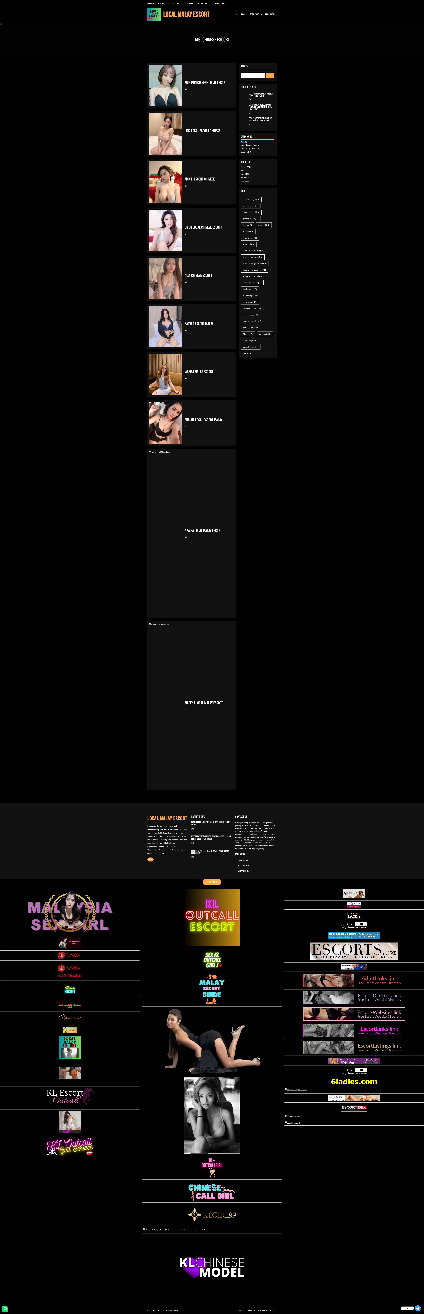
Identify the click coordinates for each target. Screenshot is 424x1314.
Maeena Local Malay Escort (204, 703)
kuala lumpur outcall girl (254, 270)
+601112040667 (245, 865)
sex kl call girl (250, 340)
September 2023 (247, 177)
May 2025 (245, 174)
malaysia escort (251, 314)
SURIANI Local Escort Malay (203, 420)
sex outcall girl (250, 347)
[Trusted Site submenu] (208, 3)
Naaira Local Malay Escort (203, 530)
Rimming (248, 334)
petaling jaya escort (252, 327)
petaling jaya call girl (253, 321)
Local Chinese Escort (249, 145)
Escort (243, 141)
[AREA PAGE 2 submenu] (262, 14)
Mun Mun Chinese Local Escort (206, 82)
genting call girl (251, 212)
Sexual (247, 353)
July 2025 (244, 170)
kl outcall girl (250, 238)
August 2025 (246, 167)
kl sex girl (248, 244)
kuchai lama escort (252, 282)
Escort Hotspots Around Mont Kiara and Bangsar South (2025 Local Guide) (260, 107)
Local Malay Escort (186, 14)
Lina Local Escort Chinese (202, 130)
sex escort (264, 334)
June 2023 (245, 181)
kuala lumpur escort (252, 257)
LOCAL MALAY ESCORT (265, 1310)
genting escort (250, 218)
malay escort (249, 302)
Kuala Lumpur (243, 860)
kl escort (248, 231)
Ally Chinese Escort (198, 275)
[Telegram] (418, 1308)
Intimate (247, 225)
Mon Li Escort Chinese (200, 179)
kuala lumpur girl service (254, 263)
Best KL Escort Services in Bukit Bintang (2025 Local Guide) (260, 119)
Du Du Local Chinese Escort (203, 227)
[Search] (270, 75)
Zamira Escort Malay (199, 323)
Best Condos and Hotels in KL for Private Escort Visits (261, 95)
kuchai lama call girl (252, 276)
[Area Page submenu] (246, 14)
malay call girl (250, 295)
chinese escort (250, 205)
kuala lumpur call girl (253, 250)
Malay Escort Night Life (253, 308)
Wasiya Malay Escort (199, 371)
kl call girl (263, 225)
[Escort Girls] (354, 905)
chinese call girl (251, 199)
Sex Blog (244, 152)
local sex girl (250, 289)
